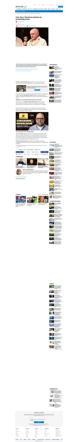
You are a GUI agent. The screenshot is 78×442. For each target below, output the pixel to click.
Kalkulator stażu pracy (58, 432)
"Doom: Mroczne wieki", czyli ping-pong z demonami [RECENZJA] (21, 178)
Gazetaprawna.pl (18, 431)
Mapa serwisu (48, 439)
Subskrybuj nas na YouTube (21, 26)
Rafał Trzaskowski (30, 149)
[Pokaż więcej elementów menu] (62, 9)
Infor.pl (17, 430)
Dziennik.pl (27, 428)
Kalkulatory (57, 428)
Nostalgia (22, 13)
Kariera (29, 439)
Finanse (46, 431)
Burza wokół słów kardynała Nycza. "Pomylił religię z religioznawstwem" (31, 167)
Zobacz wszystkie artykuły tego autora (21, 176)
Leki (45, 432)
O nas (21, 439)
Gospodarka (27, 432)
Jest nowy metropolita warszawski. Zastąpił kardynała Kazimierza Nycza (20, 167)
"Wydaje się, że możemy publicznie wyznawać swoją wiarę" (27, 69)
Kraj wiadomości (45, 194)
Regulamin (34, 439)
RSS (61, 439)
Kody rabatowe (37, 431)
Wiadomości (18, 11)
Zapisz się (39, 422)
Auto (26, 430)
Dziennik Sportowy (37, 13)
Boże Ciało (36, 149)
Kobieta (36, 430)
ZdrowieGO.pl (47, 428)
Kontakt (17, 439)
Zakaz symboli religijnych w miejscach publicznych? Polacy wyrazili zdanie (43, 167)
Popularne (39, 194)
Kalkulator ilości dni (58, 431)
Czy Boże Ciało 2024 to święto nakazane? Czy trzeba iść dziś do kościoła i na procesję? (37, 87)
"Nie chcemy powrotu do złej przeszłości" (24, 70)
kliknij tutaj (43, 425)
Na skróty (17, 428)
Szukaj (61, 6)
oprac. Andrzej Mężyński (21, 21)
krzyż (25, 149)
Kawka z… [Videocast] (31, 13)
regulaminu (39, 419)
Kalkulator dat (57, 430)
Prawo (45, 430)
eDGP (16, 432)
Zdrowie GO (25, 13)
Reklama (25, 439)
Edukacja (36, 432)
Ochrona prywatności (40, 439)
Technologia (27, 431)
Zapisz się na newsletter (31, 26)
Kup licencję (24, 146)
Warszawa (21, 149)
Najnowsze (23, 11)
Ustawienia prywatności (55, 439)
